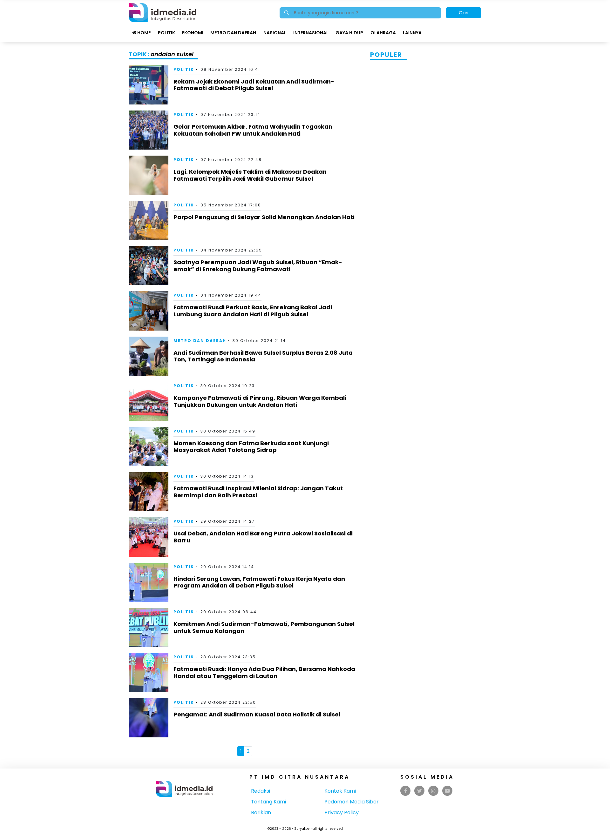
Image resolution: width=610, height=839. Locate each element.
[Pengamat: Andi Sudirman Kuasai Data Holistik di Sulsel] (148, 717)
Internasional (311, 33)
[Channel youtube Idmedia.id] (447, 791)
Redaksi (260, 791)
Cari (463, 12)
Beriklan (261, 812)
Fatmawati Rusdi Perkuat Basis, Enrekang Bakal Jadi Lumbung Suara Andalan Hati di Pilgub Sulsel (252, 310)
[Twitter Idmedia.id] (419, 791)
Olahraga (383, 33)
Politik (166, 33)
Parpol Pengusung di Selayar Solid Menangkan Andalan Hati (264, 217)
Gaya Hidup (349, 33)
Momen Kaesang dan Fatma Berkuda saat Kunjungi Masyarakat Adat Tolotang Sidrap (251, 446)
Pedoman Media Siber (351, 801)
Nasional (274, 33)
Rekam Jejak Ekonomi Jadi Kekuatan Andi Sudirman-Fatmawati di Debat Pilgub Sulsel (253, 84)
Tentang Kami (268, 801)
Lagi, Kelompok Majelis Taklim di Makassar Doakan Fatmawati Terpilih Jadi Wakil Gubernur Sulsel (250, 175)
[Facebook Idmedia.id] (405, 791)
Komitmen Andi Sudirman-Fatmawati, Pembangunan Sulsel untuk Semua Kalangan (264, 627)
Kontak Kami (340, 791)
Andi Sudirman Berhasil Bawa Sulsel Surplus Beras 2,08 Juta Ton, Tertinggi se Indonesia (263, 356)
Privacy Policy (341, 812)
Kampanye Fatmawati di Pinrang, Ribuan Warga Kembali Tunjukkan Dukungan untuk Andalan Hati (259, 401)
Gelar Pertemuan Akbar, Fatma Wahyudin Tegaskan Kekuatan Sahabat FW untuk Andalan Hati (252, 130)
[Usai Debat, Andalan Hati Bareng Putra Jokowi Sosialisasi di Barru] (148, 536)
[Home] (162, 12)
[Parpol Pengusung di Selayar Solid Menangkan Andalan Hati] (148, 220)
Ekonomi (192, 33)
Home (143, 33)
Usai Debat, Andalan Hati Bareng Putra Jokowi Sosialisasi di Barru (263, 536)
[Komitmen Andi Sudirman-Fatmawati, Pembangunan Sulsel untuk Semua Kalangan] (148, 627)
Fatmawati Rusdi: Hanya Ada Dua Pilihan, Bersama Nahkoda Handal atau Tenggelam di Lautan (264, 672)
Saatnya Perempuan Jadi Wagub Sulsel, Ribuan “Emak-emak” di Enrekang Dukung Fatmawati (257, 265)
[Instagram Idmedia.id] (433, 791)
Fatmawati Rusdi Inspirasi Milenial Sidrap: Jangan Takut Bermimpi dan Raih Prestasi (258, 491)
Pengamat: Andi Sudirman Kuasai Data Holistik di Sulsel (256, 714)
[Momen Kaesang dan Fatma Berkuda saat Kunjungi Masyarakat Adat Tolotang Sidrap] (148, 446)
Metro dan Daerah (233, 33)
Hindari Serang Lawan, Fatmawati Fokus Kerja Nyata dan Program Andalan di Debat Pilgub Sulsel (259, 582)
